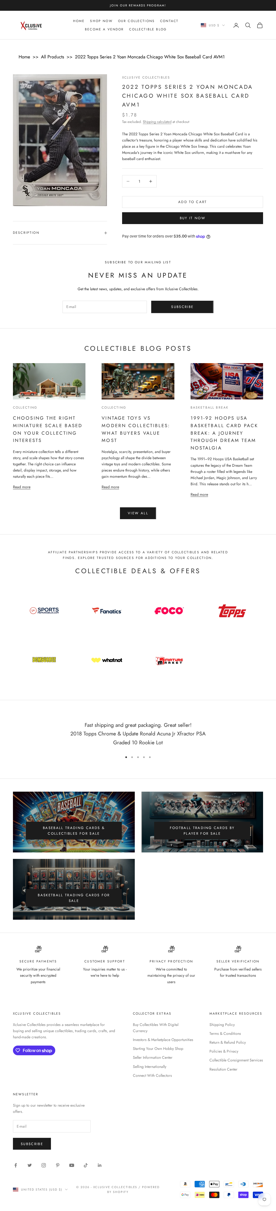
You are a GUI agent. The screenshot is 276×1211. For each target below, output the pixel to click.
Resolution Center (223, 1069)
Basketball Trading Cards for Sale (74, 898)
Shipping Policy (222, 1024)
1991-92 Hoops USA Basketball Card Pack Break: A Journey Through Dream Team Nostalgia (224, 433)
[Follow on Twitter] (29, 1165)
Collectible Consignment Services (236, 1060)
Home (79, 21)
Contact (169, 21)
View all (138, 513)
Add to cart (192, 201)
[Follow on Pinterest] (57, 1165)
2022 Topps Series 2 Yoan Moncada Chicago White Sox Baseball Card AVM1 (150, 57)
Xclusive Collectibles (146, 77)
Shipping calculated (157, 121)
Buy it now (192, 218)
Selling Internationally (149, 1066)
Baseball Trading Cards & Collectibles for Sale (74, 830)
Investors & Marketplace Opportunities (163, 1039)
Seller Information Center (152, 1057)
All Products (52, 57)
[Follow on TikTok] (85, 1165)
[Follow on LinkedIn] (99, 1165)
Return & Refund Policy (227, 1042)
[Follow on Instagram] (43, 1165)
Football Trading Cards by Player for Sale (202, 830)
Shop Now (101, 21)
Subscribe (182, 306)
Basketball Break (210, 407)
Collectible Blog (148, 29)
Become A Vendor (104, 29)
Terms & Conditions (225, 1033)
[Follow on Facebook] (15, 1165)
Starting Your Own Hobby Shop (158, 1048)
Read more (21, 487)
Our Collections (136, 21)
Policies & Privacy (223, 1051)
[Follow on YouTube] (71, 1165)
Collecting (25, 407)
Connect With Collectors (152, 1075)
